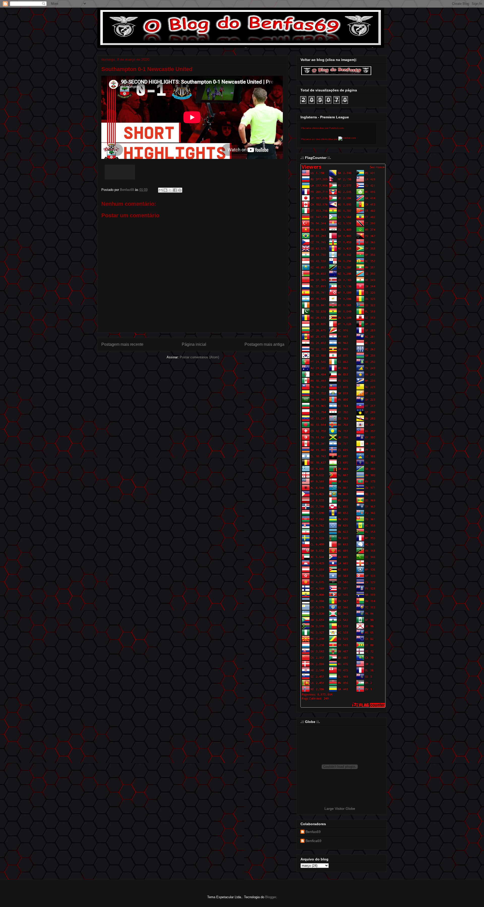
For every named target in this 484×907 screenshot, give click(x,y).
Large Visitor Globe (339, 809)
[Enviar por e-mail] (160, 190)
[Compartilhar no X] (170, 190)
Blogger (270, 897)
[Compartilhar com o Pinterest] (179, 190)
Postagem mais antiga (264, 344)
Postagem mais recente (122, 344)
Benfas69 (313, 832)
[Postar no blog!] (165, 190)
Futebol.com (336, 128)
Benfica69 (313, 841)
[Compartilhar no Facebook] (174, 190)
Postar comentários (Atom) (199, 357)
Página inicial (194, 344)
